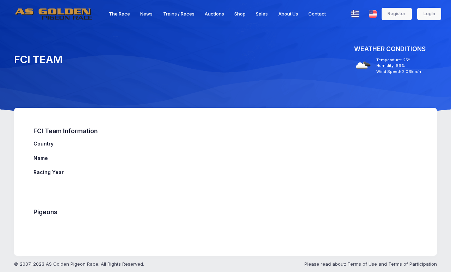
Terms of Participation (412, 264)
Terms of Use (362, 264)
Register (397, 13)
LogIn (429, 13)
